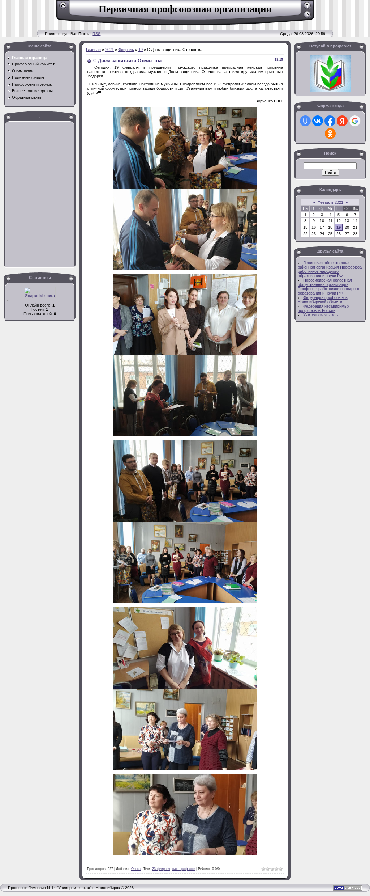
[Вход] (307, 17)
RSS (96, 33)
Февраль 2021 (330, 202)
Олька (136, 869)
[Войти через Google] (355, 121)
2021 (109, 49)
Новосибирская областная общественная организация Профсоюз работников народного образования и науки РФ (328, 286)
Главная (93, 49)
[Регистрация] (307, 8)
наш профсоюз (183, 869)
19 (140, 49)
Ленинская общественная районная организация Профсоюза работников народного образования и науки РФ (330, 269)
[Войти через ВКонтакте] (317, 120)
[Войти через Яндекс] (342, 120)
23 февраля (161, 869)
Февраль (126, 49)
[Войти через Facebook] (329, 120)
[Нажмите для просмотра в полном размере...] (185, 187)
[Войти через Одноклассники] (330, 133)
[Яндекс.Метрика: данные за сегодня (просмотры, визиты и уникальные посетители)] (40, 292)
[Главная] (63, 8)
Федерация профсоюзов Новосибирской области (323, 299)
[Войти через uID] (305, 120)
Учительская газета (321, 315)
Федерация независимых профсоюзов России (323, 308)
